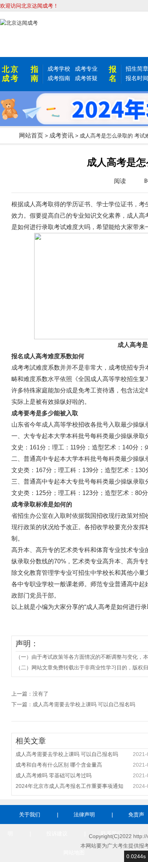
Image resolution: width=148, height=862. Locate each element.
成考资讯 (61, 135)
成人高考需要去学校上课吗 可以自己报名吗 (84, 704)
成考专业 (86, 68)
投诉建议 (57, 833)
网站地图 (74, 852)
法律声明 (84, 814)
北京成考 (10, 73)
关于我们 (29, 814)
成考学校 (58, 68)
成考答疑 (86, 78)
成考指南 (58, 78)
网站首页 (31, 135)
